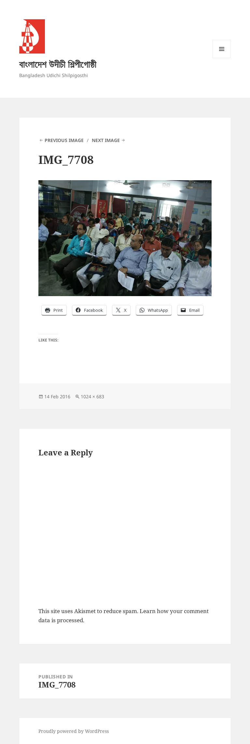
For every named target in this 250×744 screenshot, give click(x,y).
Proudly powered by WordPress (73, 731)
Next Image (106, 140)
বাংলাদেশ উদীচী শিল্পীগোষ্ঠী (57, 63)
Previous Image (64, 140)
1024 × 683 (92, 396)
